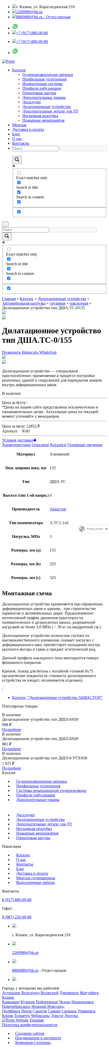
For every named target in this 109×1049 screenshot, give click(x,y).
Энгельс (71, 1015)
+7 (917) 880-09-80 (32, 33)
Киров (7, 1015)
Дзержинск (69, 993)
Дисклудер (31, 102)
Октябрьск (11, 1011)
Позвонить (11, 352)
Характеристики (16, 445)
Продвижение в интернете (38, 1038)
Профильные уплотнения (44, 79)
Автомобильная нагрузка (24, 303)
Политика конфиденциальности (30, 1025)
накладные (79, 303)
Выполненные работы (35, 882)
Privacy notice (95, 528)
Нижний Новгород (47, 1006)
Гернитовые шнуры (39, 93)
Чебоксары (40, 1015)
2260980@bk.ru (29, 12)
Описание (40, 445)
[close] (106, 529)
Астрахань (11, 993)
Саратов (40, 1011)
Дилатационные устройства (46, 106)
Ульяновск (87, 1011)
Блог (16, 134)
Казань (8, 997)
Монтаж (19, 125)
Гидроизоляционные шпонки (47, 74)
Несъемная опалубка (40, 116)
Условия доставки (17, 440)
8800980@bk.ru (25, 970)
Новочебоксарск (16, 1006)
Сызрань (69, 1011)
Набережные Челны (53, 1002)
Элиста (57, 1015)
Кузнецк (28, 1002)
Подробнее (11, 729)
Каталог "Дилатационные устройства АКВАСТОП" (57, 697)
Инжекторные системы (42, 84)
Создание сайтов (29, 1033)
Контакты (20, 143)
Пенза (26, 1011)
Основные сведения (84, 445)
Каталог (19, 70)
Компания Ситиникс (33, 1042)
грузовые (58, 303)
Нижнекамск (82, 1002)
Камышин (11, 1002)
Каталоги (58, 445)
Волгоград (30, 993)
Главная (9, 298)
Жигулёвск (89, 993)
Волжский (50, 993)
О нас (17, 138)
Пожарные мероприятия (43, 120)
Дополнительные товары (44, 97)
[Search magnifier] (17, 160)
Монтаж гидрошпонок (35, 878)
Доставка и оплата (28, 129)
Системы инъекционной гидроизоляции (51, 790)
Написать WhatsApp (39, 352)
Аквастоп (58, 509)
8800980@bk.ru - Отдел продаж (43, 17)
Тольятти (22, 1015)
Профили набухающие (41, 88)
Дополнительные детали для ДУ (50, 111)
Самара (54, 1011)
